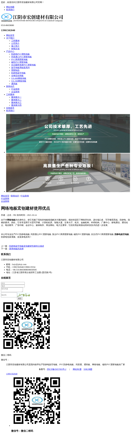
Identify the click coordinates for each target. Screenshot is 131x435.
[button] (23, 294)
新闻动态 (10, 86)
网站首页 (10, 35)
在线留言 (10, 108)
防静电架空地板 (18, 73)
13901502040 (11, 374)
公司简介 (15, 43)
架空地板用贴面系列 (20, 67)
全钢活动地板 (17, 76)
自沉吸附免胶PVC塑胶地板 (23, 65)
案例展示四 (16, 105)
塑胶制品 (15, 70)
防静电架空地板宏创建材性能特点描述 (26, 246)
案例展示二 (16, 100)
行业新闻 (15, 89)
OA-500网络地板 (18, 81)
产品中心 (10, 51)
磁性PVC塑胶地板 (19, 62)
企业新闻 (15, 92)
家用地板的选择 (16, 249)
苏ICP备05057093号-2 (56, 369)
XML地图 (88, 369)
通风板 (14, 84)
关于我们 (10, 38)
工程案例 (15, 41)
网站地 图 (77, 369)
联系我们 (10, 10)
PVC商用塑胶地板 (19, 59)
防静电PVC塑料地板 (20, 54)
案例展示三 (16, 102)
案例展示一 (16, 97)
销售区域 (15, 49)
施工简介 (15, 46)
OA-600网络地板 (18, 78)
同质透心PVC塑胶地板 (21, 57)
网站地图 (10, 7)
